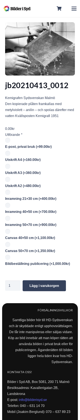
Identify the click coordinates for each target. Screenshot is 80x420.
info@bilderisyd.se (33, 400)
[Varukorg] (59, 8)
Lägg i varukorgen (44, 286)
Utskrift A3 (23, 173)
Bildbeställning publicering (37, 264)
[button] (74, 8)
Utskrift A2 (23, 186)
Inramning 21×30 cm (30, 198)
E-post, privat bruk (28, 146)
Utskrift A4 (23, 160)
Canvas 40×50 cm (30, 238)
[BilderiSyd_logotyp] (17, 8)
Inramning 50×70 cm (30, 225)
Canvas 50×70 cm (30, 251)
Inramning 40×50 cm (30, 212)
